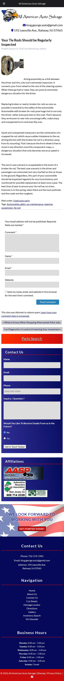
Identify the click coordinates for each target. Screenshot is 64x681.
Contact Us (32, 597)
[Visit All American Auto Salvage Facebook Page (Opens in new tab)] (32, 676)
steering (48, 204)
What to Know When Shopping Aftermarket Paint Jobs (32, 322)
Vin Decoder (32, 619)
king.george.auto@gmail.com (44, 25)
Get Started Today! (31, 528)
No (8, 432)
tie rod (17, 207)
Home (32, 590)
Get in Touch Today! (15, 446)
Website (9, 279)
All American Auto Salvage (32, 3)
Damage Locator (32, 604)
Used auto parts (21, 200)
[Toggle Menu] (4, 3)
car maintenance (34, 204)
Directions (32, 608)
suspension (7, 207)
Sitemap (41, 673)
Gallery (32, 612)
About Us (32, 594)
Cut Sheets (32, 601)
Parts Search (32, 338)
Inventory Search (32, 615)
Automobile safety (16, 204)
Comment (11, 232)
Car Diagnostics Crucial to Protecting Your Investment (32, 329)
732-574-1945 (35, 556)
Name (8, 256)
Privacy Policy (54, 673)
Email (8, 267)
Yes (8, 438)
